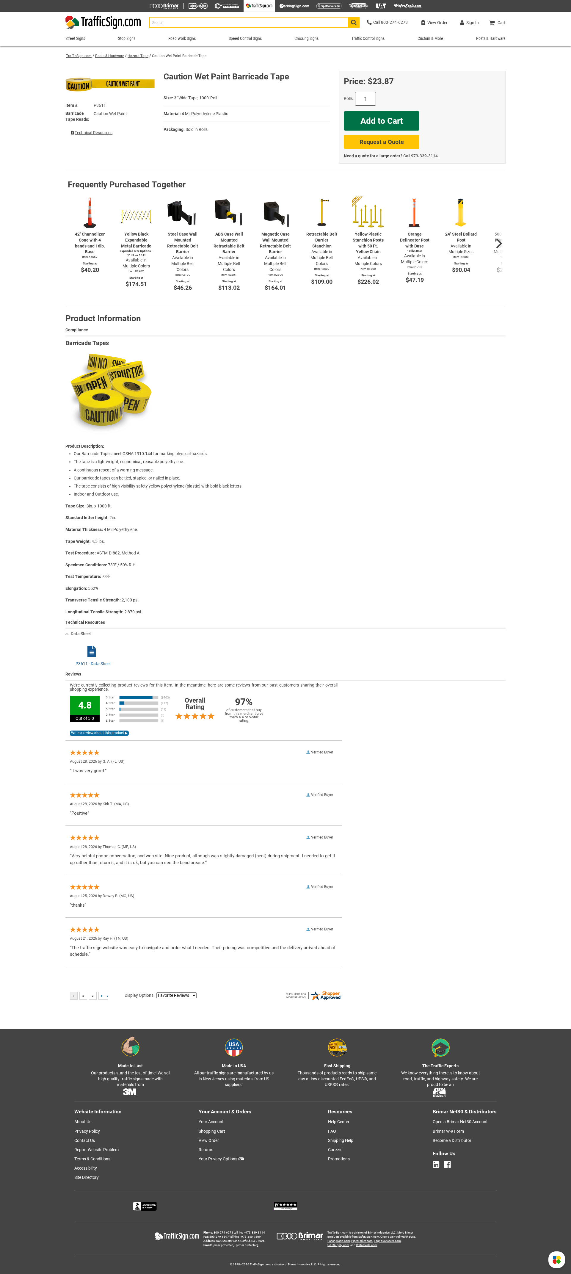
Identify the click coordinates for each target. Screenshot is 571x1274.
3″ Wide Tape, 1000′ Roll (195, 97)
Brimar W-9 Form (448, 1131)
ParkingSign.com (338, 1240)
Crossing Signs (306, 38)
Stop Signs (126, 38)
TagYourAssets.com (387, 1240)
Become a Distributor (452, 1140)
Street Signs (75, 38)
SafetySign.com (368, 1236)
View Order (209, 1140)
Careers (335, 1149)
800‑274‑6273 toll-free (228, 1232)
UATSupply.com (338, 1245)
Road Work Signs (182, 38)
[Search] (354, 22)
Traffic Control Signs (368, 38)
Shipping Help (340, 1140)
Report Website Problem (96, 1149)
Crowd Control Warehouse (397, 1236)
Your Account (211, 1121)
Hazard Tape (138, 56)
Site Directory (86, 1177)
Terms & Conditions (92, 1159)
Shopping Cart (212, 1131)
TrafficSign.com (79, 56)
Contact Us (84, 1140)
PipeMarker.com (362, 1240)
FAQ (332, 1131)
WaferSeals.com (366, 1245)
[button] (556, 1259)
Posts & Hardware (109, 56)
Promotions (339, 1159)
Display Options (139, 995)
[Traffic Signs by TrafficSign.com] (103, 29)
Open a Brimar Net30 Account (460, 1121)
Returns (206, 1149)
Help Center (338, 1121)
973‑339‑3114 (424, 155)
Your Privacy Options (218, 1159)
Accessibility (85, 1168)
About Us (82, 1121)
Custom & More (430, 38)
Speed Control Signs (245, 38)
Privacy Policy (87, 1131)
